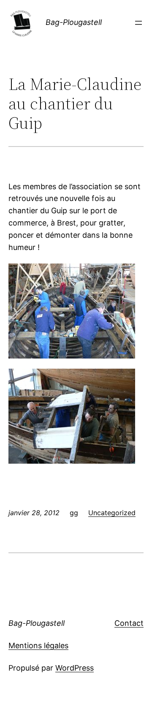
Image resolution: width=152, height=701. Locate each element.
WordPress (74, 667)
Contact (129, 623)
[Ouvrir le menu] (138, 23)
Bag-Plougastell (74, 22)
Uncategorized (112, 512)
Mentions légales (38, 645)
